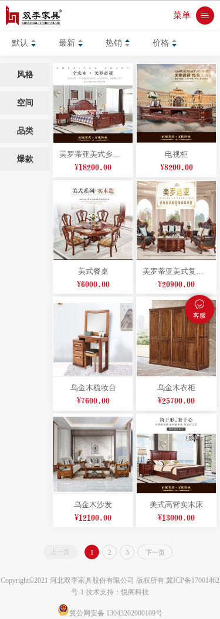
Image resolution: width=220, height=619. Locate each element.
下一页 (155, 552)
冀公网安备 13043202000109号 (116, 613)
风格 (25, 74)
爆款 (25, 158)
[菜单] (205, 15)
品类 (25, 130)
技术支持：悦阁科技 (117, 592)
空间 (25, 102)
